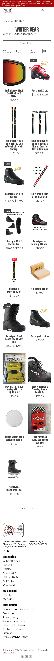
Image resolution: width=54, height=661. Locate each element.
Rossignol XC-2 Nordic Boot (14, 243)
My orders (8, 599)
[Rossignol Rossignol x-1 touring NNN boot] (39, 223)
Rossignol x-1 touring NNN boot (39, 243)
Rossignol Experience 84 (14, 290)
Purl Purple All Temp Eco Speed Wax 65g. (40, 439)
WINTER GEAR (11, 561)
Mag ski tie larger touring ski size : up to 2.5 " (14, 389)
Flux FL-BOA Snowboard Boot (14, 488)
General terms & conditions (18, 609)
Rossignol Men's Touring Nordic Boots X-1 (40, 389)
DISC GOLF (9, 584)
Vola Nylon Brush (39, 289)
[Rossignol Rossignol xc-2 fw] (39, 318)
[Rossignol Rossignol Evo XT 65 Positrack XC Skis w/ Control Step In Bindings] (39, 122)
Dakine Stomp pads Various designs (14, 438)
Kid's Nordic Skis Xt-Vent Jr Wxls (39, 195)
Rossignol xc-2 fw (40, 336)
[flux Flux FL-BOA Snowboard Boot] (14, 469)
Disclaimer (9, 613)
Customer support (13, 629)
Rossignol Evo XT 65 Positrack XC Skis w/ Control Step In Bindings (39, 145)
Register (8, 595)
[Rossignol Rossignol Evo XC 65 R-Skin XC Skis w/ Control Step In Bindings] (14, 122)
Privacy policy (11, 617)
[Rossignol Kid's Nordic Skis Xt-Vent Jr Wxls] (39, 175)
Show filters (27, 43)
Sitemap (7, 633)
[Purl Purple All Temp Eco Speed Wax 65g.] (39, 419)
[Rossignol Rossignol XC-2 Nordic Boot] (14, 223)
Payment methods (13, 621)
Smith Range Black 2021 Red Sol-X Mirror (14, 93)
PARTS (7, 569)
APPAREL (8, 580)
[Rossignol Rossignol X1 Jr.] (39, 72)
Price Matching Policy (15, 637)
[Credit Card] (22, 656)
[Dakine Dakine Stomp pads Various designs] (14, 419)
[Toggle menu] (48, 11)
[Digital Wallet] (28, 656)
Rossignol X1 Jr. (40, 90)
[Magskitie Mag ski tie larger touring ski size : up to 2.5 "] (14, 368)
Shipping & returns (14, 625)
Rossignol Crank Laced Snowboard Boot (14, 339)
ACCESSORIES (11, 573)
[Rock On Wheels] (7, 11)
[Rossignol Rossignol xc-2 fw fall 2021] (14, 175)
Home (6, 21)
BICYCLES (8, 565)
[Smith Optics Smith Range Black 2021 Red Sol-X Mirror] (14, 72)
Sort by (20, 51)
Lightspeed (8, 652)
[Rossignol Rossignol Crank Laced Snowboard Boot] (14, 318)
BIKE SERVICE (11, 577)
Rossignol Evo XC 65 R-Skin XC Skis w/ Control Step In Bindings (14, 145)
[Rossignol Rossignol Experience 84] (14, 270)
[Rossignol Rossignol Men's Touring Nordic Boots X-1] (39, 368)
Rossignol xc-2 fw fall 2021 (14, 195)
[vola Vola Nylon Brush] (39, 270)
